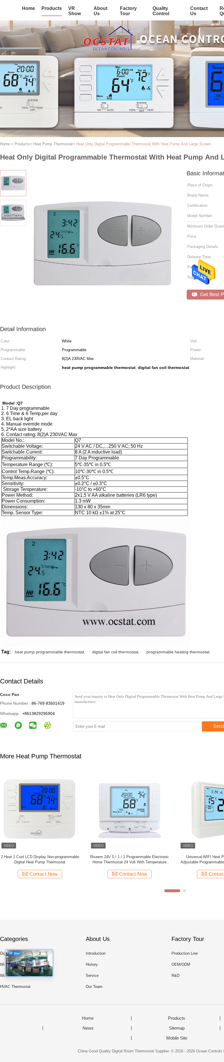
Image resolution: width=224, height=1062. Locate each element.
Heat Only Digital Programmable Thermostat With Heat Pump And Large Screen (143, 144)
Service (92, 975)
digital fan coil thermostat (115, 652)
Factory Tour (128, 11)
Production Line (185, 953)
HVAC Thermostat (15, 986)
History (92, 964)
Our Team (94, 986)
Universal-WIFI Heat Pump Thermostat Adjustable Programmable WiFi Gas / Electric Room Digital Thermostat (124, 860)
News (88, 1028)
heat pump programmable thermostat (49, 652)
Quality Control (161, 11)
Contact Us (199, 11)
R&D (175, 975)
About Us (100, 11)
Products (51, 8)
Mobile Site (176, 1038)
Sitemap (177, 1028)
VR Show (74, 11)
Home (28, 8)
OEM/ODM (181, 964)
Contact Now (39, 874)
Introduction (96, 953)
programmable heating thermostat (177, 652)
